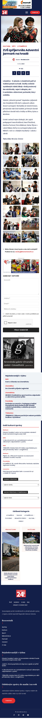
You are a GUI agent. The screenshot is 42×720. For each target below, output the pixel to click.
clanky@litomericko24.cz (24, 252)
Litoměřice (22, 46)
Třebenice (9, 413)
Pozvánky (9, 401)
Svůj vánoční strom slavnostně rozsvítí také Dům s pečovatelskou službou (10, 576)
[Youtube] (28, 715)
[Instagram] (19, 715)
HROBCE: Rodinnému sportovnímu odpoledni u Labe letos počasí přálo (22, 396)
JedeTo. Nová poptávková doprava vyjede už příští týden (20, 665)
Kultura (6, 46)
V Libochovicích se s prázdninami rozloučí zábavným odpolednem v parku (18, 441)
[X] (19, 73)
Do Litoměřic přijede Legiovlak (17, 388)
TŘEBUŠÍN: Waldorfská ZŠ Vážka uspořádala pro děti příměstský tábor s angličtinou (20, 449)
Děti (14, 46)
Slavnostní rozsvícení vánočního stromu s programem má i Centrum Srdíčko (31, 548)
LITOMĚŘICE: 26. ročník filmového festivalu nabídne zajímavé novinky (21, 464)
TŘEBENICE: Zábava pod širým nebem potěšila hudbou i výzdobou (23, 416)
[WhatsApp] (28, 73)
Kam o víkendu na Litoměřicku (17, 382)
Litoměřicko (9, 392)
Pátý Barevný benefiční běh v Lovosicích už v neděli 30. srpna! (18, 472)
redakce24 (25, 59)
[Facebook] (14, 73)
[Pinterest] (23, 73)
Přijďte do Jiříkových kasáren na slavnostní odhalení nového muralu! (18, 456)
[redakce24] (14, 59)
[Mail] (23, 715)
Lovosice (6, 469)
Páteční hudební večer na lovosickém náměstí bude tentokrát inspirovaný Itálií (19, 433)
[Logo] (5, 12)
